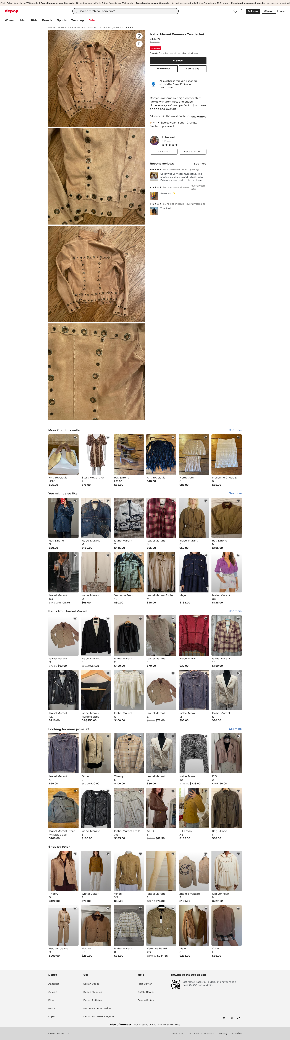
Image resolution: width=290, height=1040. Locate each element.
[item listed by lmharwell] (63, 454)
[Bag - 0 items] (241, 11)
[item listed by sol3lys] (194, 871)
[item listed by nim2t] (194, 635)
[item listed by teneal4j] (129, 572)
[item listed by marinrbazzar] (226, 635)
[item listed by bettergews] (194, 518)
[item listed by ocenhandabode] (129, 753)
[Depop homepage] (11, 11)
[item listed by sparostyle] (129, 871)
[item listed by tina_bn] (63, 518)
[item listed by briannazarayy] (63, 690)
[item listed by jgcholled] (96, 572)
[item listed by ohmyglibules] (63, 572)
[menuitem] (10, 20)
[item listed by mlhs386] (161, 572)
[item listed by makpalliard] (63, 925)
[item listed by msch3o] (226, 808)
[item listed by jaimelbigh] (129, 808)
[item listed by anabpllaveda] (194, 808)
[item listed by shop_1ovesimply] (96, 925)
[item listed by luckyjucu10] (161, 635)
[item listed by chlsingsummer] (226, 925)
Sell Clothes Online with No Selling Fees (157, 1024)
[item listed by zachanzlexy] (226, 871)
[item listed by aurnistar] (226, 690)
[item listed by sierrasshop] (161, 871)
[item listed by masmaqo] (161, 518)
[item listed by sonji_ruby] (63, 635)
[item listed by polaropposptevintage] (161, 808)
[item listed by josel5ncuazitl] (96, 635)
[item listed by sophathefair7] (96, 518)
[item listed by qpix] (96, 690)
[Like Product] (75, 438)
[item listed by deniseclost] (129, 925)
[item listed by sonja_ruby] (161, 690)
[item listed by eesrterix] (129, 635)
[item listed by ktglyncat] (129, 690)
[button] (184, 145)
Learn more (166, 87)
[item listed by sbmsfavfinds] (226, 572)
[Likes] (235, 11)
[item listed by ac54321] (226, 753)
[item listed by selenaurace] (96, 871)
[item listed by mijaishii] (194, 690)
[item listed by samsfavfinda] (194, 753)
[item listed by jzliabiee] (63, 871)
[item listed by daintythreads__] (161, 925)
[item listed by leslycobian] (96, 753)
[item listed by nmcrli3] (194, 925)
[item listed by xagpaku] (96, 808)
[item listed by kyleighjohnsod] (226, 518)
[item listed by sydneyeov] (129, 518)
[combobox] (125, 11)
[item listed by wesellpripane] (63, 808)
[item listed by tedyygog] (194, 572)
